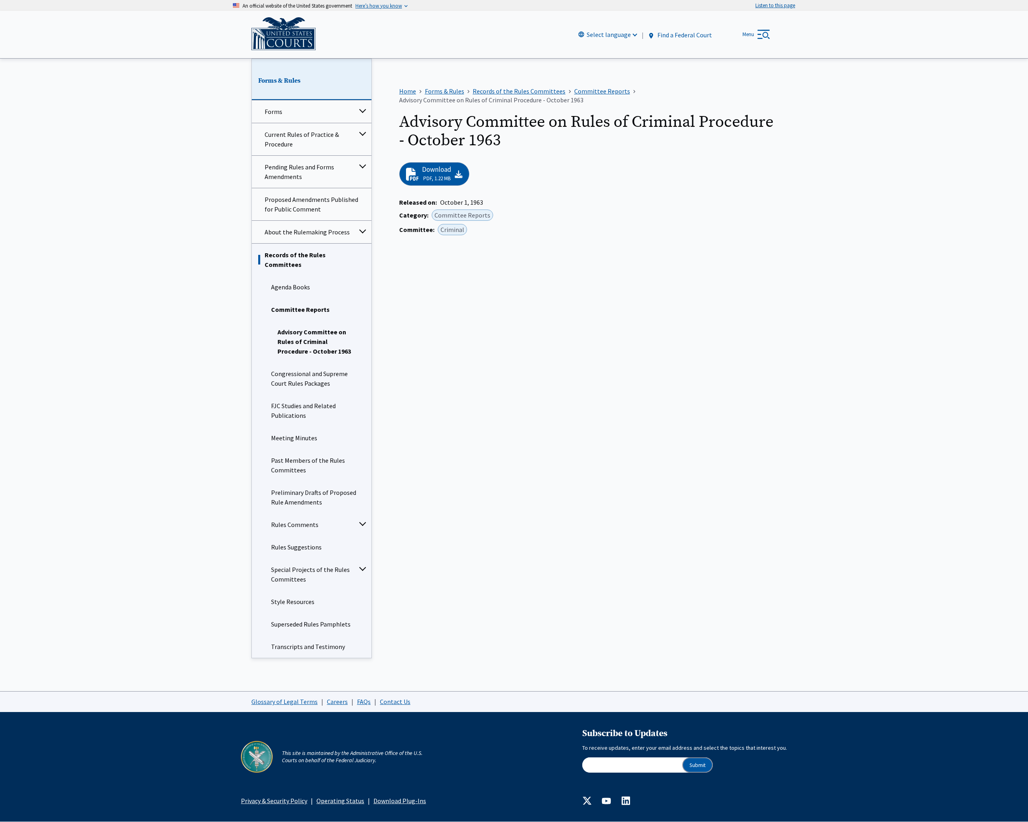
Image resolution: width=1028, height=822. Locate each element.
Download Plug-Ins (399, 801)
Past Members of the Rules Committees (308, 465)
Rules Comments (294, 525)
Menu (748, 34)
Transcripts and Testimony (308, 647)
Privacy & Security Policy (274, 801)
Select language (609, 35)
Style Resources (292, 602)
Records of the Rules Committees (295, 260)
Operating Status (340, 801)
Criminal (452, 230)
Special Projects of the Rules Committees (310, 574)
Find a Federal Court (684, 35)
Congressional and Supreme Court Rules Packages (309, 378)
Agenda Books (290, 287)
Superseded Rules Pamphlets (311, 624)
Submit (697, 765)
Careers (337, 702)
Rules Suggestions (296, 547)
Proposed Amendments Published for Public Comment (311, 204)
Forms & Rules (279, 80)
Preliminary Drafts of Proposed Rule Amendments (313, 497)
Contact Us (395, 702)
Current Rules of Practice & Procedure (302, 139)
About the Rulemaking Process (307, 232)
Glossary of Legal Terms (284, 702)
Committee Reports (300, 309)
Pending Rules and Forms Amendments (299, 172)
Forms (273, 112)
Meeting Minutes (294, 438)
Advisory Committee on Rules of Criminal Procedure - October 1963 (314, 341)
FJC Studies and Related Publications (303, 410)
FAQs (364, 702)
